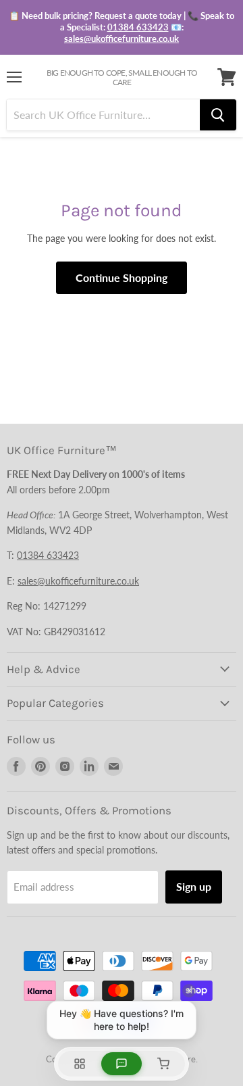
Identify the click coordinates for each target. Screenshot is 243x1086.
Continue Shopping (121, 277)
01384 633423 (138, 27)
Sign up (193, 886)
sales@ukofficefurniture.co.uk (121, 38)
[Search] (218, 114)
